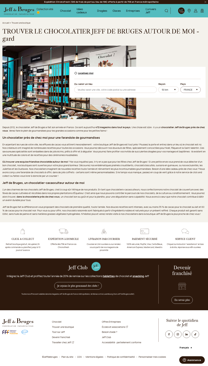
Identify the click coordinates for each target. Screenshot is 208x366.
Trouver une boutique (63, 326)
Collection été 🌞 (45, 10)
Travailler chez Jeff (61, 342)
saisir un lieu (85, 84)
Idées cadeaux (82, 10)
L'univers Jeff (151, 10)
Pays (183, 84)
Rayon (161, 84)
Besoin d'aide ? (109, 331)
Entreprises (133, 11)
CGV (79, 356)
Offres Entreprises (111, 321)
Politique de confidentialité (121, 356)
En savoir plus (184, 299)
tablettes (109, 276)
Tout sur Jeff (58, 331)
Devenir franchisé (61, 337)
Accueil (5, 22)
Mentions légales (94, 356)
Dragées (102, 11)
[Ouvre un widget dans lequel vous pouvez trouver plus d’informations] (192, 360)
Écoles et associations (113, 326)
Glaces (117, 11)
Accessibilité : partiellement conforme (121, 342)
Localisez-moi (85, 73)
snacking (138, 276)
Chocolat (65, 11)
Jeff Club (106, 337)
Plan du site (67, 356)
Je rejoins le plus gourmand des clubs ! (78, 285)
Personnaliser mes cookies (152, 356)
